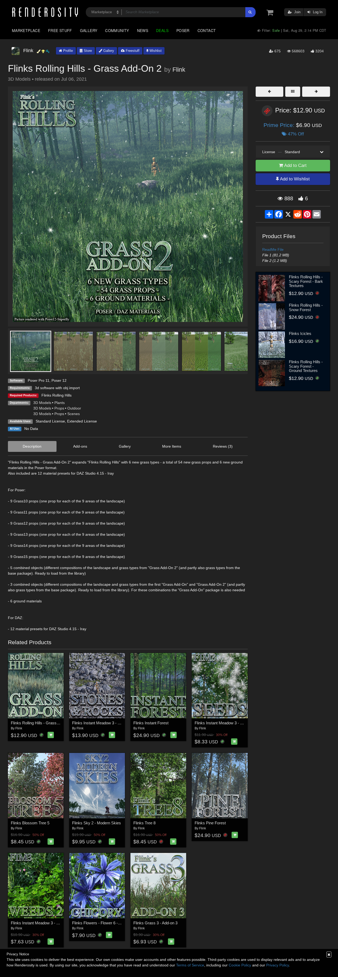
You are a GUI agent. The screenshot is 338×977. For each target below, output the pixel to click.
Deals (162, 30)
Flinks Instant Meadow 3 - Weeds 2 (41, 923)
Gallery (88, 30)
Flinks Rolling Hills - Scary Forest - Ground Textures (306, 366)
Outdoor (74, 408)
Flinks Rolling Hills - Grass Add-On (41, 723)
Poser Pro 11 (38, 380)
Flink (178, 69)
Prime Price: (280, 125)
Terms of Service (190, 965)
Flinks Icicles (300, 333)
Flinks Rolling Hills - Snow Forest (306, 307)
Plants (59, 403)
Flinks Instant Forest (150, 723)
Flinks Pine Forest (210, 823)
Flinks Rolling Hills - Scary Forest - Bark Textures (306, 281)
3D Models (42, 403)
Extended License (82, 421)
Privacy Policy (277, 965)
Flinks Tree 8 (144, 823)
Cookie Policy (240, 965)
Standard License (50, 421)
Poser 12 (59, 380)
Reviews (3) (223, 446)
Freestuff (132, 51)
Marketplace (26, 30)
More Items (171, 446)
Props (59, 408)
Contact (207, 30)
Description (32, 446)
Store (87, 51)
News (142, 30)
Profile (67, 51)
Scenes (73, 414)
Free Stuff (60, 30)
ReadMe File (273, 249)
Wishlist (155, 51)
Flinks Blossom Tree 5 (30, 823)
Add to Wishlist (294, 178)
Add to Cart (295, 165)
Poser (183, 30)
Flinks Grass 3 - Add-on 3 (155, 923)
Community (117, 30)
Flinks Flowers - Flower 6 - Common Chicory (110, 923)
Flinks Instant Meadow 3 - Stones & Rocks (109, 723)
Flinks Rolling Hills (56, 395)
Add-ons (80, 446)
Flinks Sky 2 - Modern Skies (96, 823)
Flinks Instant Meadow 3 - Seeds (223, 723)
